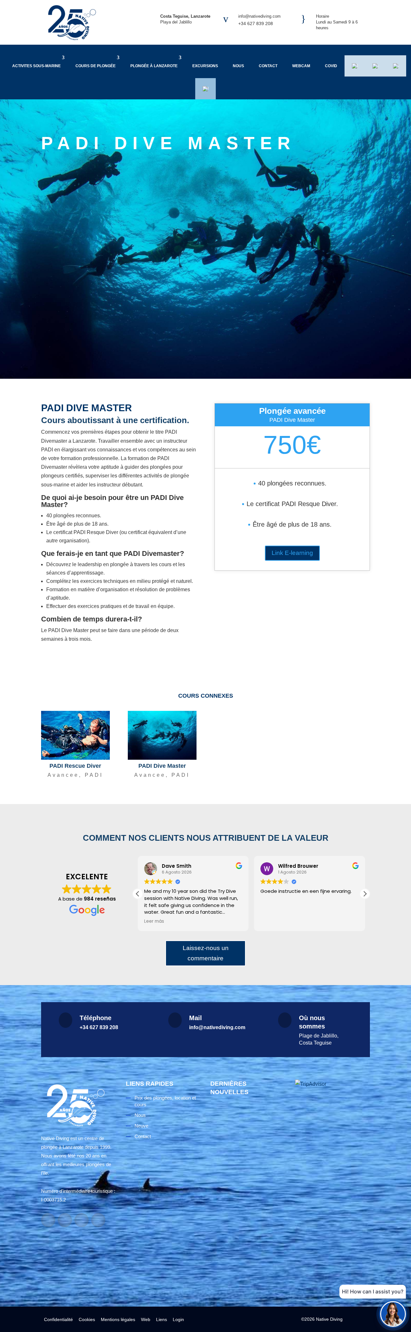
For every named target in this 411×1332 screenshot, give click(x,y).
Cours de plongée (95, 66)
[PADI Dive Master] (162, 735)
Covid (331, 66)
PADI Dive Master (162, 766)
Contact (268, 66)
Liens (161, 1319)
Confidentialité (58, 1319)
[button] (365, 894)
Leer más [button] (154, 921)
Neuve (141, 1125)
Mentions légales (118, 1319)
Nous (238, 66)
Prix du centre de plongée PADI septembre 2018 (239, 1168)
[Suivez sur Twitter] (98, 1220)
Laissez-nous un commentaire (206, 953)
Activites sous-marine (36, 66)
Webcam (301, 66)
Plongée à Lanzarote (154, 66)
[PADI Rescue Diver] (75, 735)
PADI (94, 775)
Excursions (205, 66)
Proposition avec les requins (244, 1260)
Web (145, 1319)
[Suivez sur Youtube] (81, 1220)
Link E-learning (292, 552)
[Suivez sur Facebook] (48, 1220)
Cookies (87, 1319)
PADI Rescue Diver (75, 766)
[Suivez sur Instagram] (65, 1220)
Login (178, 1319)
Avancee (63, 775)
